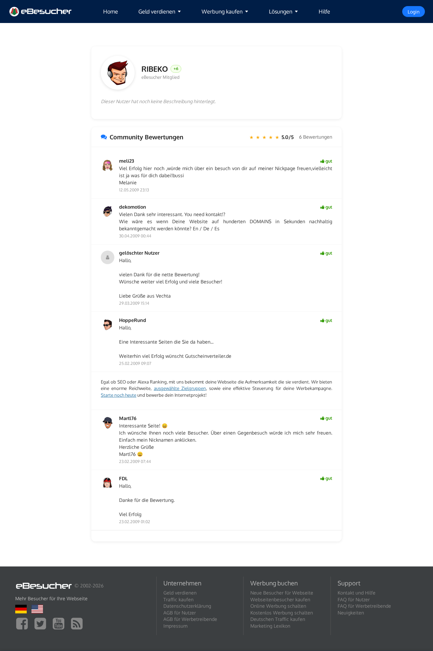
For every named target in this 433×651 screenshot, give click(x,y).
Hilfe (324, 11)
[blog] (78, 623)
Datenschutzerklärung (187, 606)
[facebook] (23, 623)
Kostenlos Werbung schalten (281, 612)
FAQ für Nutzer (354, 599)
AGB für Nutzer (179, 612)
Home (110, 11)
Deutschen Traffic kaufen (277, 619)
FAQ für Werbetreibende (364, 606)
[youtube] (60, 623)
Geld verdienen (180, 593)
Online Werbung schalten (278, 606)
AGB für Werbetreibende (190, 619)
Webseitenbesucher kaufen (280, 599)
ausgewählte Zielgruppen (180, 388)
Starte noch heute (118, 395)
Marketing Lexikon (270, 626)
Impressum (175, 626)
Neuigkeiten (351, 612)
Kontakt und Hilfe (356, 593)
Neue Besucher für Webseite (281, 593)
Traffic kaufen (178, 599)
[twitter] (41, 623)
